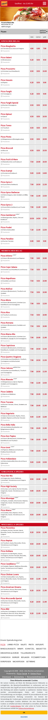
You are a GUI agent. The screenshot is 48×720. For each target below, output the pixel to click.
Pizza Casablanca (8, 563)
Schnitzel (29, 649)
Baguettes (41, 649)
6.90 (38, 48)
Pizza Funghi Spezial (9, 102)
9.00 (31, 173)
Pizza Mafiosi (6, 288)
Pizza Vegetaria (7, 413)
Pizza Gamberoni (8, 215)
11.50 (45, 184)
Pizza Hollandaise (8, 458)
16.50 (45, 162)
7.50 (31, 162)
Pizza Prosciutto (8, 68)
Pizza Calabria (7, 391)
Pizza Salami (6, 57)
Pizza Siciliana (7, 551)
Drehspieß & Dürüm (9, 653)
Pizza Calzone (7, 368)
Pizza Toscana (7, 402)
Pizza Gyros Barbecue (10, 192)
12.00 (38, 173)
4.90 (31, 48)
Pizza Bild (5, 609)
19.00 (45, 491)
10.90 (38, 162)
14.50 (45, 207)
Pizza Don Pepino (8, 436)
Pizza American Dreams (11, 587)
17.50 (45, 218)
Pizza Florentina (8, 527)
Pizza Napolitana (8, 278)
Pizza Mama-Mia (8, 334)
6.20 (31, 60)
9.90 (44, 82)
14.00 (45, 173)
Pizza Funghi (6, 91)
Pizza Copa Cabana (9, 267)
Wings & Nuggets (8, 649)
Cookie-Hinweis (15, 706)
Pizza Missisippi (7, 498)
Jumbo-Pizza (13, 644)
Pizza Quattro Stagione (11, 356)
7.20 (31, 230)
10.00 (45, 71)
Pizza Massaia (7, 379)
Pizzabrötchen (38, 657)
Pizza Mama (6, 510)
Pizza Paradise (7, 238)
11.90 (45, 337)
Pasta (31, 644)
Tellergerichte (28, 653)
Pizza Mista (6, 300)
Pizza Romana (7, 322)
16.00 (38, 491)
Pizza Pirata (6, 136)
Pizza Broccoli (7, 148)
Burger (15, 657)
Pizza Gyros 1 (6, 182)
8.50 (38, 60)
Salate (24, 644)
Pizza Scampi (6, 170)
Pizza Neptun (6, 540)
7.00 (31, 184)
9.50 (44, 60)
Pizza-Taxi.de (22, 673)
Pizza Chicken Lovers (10, 574)
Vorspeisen (5, 661)
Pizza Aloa (5, 312)
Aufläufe (40, 644)
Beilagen (25, 657)
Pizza (2, 644)
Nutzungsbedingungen (36, 676)
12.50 (45, 230)
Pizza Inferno (6, 255)
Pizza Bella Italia (8, 424)
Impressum (6, 676)
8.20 (31, 532)
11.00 (38, 196)
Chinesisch (5, 657)
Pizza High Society (9, 486)
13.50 (45, 196)
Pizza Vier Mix (7, 475)
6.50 (31, 71)
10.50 (45, 105)
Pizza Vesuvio (6, 80)
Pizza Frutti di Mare (9, 159)
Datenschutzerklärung (26, 708)
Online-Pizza (35, 673)
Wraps (20, 649)
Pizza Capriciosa (8, 345)
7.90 (44, 48)
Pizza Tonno (6, 125)
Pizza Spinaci (6, 114)
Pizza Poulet (6, 227)
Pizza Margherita (8, 46)
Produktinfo (6, 51)
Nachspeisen (18, 661)
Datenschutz (19, 676)
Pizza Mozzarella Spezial (11, 598)
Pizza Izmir (5, 447)
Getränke (30, 661)
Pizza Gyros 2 (6, 204)
